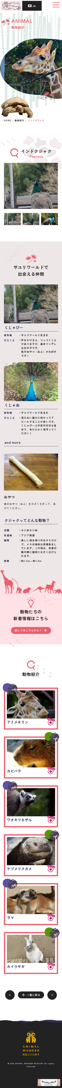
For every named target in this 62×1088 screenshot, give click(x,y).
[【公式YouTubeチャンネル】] (48, 1082)
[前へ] (10, 995)
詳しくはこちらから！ (28, 630)
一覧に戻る (33, 995)
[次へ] (52, 995)
